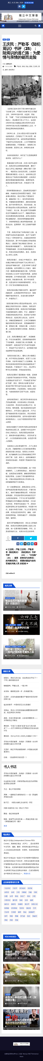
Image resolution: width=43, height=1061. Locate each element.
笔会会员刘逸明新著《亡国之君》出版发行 (20, 602)
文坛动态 (14, 646)
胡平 (5, 916)
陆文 (28, 916)
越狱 (6, 70)
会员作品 (8, 598)
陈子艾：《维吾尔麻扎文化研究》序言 (18, 802)
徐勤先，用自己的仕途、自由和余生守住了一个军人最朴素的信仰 (20, 954)
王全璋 (6, 912)
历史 (4, 39)
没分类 (19, 625)
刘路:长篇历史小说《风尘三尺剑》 (17, 808)
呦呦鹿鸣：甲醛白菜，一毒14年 (16, 686)
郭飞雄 (22, 916)
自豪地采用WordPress (11, 1054)
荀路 (11, 916)
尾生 (28, 896)
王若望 (13, 912)
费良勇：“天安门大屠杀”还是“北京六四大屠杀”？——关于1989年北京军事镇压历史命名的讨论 (21, 728)
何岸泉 (30, 888)
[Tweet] (30, 538)
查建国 (20, 904)
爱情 (30, 66)
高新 (11, 920)
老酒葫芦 (32, 912)
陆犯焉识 (12, 70)
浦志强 (28, 908)
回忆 (15, 625)
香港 (5, 920)
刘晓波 (24, 892)
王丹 (34, 908)
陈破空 (35, 916)
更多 (5, 826)
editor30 (22, 607)
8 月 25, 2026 (11, 981)
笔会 (24, 912)
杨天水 (6, 904)
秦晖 (19, 912)
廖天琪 (15, 900)
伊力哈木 (22, 888)
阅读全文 (27, 873)
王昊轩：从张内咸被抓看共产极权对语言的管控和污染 (20, 1021)
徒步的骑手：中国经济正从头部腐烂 (17, 705)
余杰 (12, 892)
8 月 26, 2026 (11, 958)
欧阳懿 (6, 908)
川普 (34, 896)
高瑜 (16, 920)
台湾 (11, 896)
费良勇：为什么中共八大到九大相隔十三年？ (21, 736)
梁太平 (27, 904)
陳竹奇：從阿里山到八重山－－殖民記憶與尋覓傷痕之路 (20, 650)
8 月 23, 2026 (11, 1026)
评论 (8, 39)
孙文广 (22, 896)
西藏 (16, 916)
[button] (35, 26)
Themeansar (35, 1054)
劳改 (27, 66)
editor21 (9, 64)
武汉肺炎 (14, 908)
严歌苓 (19, 66)
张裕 (21, 900)
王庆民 (35, 66)
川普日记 (7, 900)
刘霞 (5, 896)
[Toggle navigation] (20, 26)
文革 (26, 900)
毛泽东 (22, 908)
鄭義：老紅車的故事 (11, 813)
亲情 (23, 66)
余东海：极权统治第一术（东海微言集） (19, 691)
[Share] (17, 538)
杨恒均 (13, 904)
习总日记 (7, 888)
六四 (7, 625)
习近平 (15, 888)
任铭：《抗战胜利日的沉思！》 (15, 757)
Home (21, 1056)
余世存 (6, 892)
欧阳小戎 (34, 904)
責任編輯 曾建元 (23, 631)
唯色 (16, 896)
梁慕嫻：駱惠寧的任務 (17, 627)
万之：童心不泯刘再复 (12, 789)
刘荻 (35, 892)
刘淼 (30, 892)
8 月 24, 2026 (11, 1003)
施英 (31, 900)
